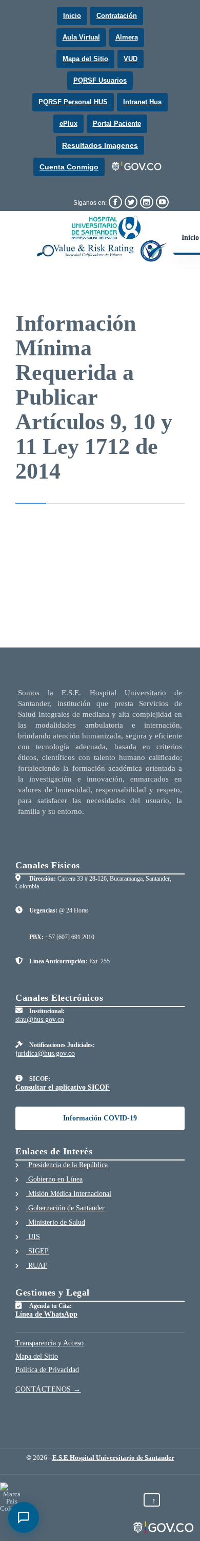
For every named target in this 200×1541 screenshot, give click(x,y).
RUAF (36, 1265)
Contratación (116, 16)
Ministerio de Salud (55, 1222)
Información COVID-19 (100, 1118)
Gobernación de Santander (65, 1208)
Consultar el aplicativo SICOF (62, 1087)
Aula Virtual (81, 37)
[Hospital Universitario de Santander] (102, 238)
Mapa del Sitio (85, 59)
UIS (33, 1237)
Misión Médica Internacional (68, 1193)
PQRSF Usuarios (100, 80)
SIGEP (37, 1251)
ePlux (68, 123)
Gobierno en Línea (54, 1179)
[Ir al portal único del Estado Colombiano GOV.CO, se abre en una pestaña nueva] (137, 167)
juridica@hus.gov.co (45, 1053)
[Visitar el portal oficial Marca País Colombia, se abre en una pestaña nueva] (11, 1497)
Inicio (72, 16)
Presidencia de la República (67, 1165)
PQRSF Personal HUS (73, 102)
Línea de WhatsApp (46, 1314)
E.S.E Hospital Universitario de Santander (113, 1457)
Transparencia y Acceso (49, 1343)
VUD (130, 59)
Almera (126, 37)
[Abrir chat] (23, 1517)
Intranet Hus (142, 102)
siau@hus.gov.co (39, 1019)
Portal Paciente (117, 123)
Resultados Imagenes (100, 145)
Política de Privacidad (47, 1370)
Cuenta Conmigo (68, 167)
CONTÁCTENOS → (48, 1389)
